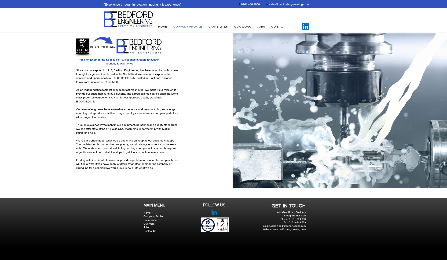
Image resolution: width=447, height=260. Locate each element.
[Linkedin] (214, 212)
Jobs (146, 227)
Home (147, 212)
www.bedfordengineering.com (289, 229)
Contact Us (150, 231)
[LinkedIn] (305, 26)
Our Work (149, 223)
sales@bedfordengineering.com (289, 4)
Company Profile (153, 216)
